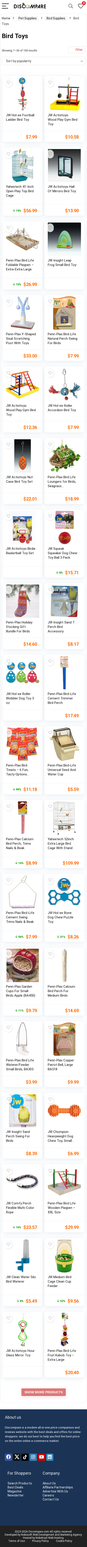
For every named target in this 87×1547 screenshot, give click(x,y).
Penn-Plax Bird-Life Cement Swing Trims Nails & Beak (20, 917)
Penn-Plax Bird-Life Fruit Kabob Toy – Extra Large (62, 1355)
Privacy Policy (40, 1541)
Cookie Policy (64, 1541)
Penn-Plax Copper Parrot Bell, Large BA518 (61, 1064)
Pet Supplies (28, 18)
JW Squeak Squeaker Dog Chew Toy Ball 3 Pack (62, 553)
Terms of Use (16, 1541)
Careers (48, 1495)
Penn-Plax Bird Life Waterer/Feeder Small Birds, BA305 (20, 1064)
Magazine (15, 1491)
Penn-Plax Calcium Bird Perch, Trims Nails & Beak (19, 843)
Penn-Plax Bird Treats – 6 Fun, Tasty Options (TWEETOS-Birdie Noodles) (19, 774)
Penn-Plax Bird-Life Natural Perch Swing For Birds (62, 338)
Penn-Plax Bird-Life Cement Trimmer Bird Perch (62, 698)
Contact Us (51, 1499)
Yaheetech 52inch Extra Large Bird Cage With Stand (61, 843)
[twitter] (16, 1457)
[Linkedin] (49, 1457)
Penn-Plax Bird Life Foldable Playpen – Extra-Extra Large (20, 264)
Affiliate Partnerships (58, 1487)
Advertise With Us (55, 1491)
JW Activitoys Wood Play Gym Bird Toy (62, 119)
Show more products (44, 1392)
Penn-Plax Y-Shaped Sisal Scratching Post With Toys (21, 338)
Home (6, 18)
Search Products (20, 1483)
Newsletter (16, 1495)
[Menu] (5, 6)
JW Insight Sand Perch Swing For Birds (18, 1136)
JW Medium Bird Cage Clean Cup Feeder (59, 1281)
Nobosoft (26, 1534)
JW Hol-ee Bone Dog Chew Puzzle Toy (60, 917)
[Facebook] (8, 1457)
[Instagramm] (33, 1457)
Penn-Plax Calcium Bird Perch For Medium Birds (61, 991)
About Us (49, 1483)
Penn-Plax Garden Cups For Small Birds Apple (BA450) (20, 991)
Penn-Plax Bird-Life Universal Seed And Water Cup (62, 769)
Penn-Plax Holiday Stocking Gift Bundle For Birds (19, 626)
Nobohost (42, 1537)
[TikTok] (25, 1457)
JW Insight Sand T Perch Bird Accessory (61, 626)
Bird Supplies (56, 18)
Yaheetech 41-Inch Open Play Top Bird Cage (20, 191)
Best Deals (15, 1487)
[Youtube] (41, 1457)
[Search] (70, 6)
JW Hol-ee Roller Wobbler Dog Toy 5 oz (20, 698)
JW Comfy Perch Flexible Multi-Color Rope (20, 1207)
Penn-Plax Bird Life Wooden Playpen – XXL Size (62, 1207)
